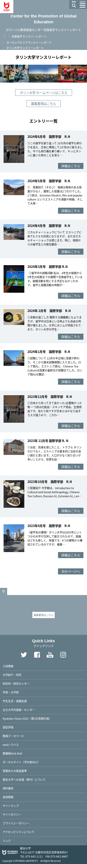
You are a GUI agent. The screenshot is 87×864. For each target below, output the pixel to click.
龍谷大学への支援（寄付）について (24, 779)
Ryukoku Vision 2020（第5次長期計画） (27, 718)
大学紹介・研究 (12, 675)
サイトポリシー (12, 814)
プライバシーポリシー (16, 823)
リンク (7, 841)
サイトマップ (11, 806)
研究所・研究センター (16, 683)
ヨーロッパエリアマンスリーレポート (29, 42)
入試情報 (8, 666)
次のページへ (70, 571)
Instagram (63, 654)
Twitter (23, 654)
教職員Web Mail (12, 753)
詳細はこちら (70, 166)
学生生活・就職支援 (15, 701)
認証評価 (8, 727)
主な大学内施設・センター (19, 710)
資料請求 (8, 788)
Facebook (37, 654)
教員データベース (13, 736)
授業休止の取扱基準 (15, 771)
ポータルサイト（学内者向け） (21, 762)
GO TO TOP (3, 591)
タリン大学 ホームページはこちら (43, 92)
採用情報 (8, 797)
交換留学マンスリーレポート (29, 36)
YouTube (50, 654)
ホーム (4, 36)
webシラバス (11, 745)
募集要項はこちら (43, 103)
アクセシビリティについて (18, 832)
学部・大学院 (11, 692)
